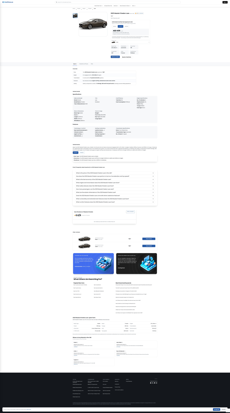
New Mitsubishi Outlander (99, 291)
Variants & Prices (83, 64)
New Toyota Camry (77, 288)
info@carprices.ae (153, 381)
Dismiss (223, 409)
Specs (74, 64)
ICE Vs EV (104, 384)
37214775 (75, 355)
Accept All (216, 409)
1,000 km (114, 26)
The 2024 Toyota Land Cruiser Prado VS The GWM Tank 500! (127, 288)
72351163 (118, 355)
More (133, 5)
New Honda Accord (77, 294)
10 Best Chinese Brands (77, 387)
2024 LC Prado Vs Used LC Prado (94, 390)
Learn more (28, 409)
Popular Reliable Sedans (107, 387)
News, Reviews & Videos (124, 5)
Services (115, 5)
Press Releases (129, 381)
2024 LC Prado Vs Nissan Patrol (94, 393)
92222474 (76, 364)
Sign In (225, 2)
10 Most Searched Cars (77, 384)
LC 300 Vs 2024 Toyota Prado (93, 387)
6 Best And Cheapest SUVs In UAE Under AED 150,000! (126, 306)
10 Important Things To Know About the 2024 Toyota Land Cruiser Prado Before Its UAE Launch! (134, 284)
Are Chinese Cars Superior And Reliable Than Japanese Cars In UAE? (129, 312)
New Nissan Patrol (97, 297)
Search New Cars (98, 5)
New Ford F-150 (76, 291)
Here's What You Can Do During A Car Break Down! (125, 303)
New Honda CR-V (97, 294)
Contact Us (117, 384)
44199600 (75, 346)
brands (79, 8)
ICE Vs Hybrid (105, 381)
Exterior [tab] (75, 152)
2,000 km (120, 26)
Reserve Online (115, 56)
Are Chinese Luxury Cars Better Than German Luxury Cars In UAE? (128, 300)
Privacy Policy (117, 387)
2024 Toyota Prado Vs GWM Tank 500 (93, 382)
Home (74, 8)
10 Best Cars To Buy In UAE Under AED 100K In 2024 (125, 309)
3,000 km (126, 26)
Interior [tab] (82, 152)
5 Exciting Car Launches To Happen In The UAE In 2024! (126, 291)
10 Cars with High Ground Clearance (77, 382)
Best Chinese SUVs (106, 393)
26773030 (118, 346)
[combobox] (130, 42)
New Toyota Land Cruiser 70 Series (80, 284)
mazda (84, 8)
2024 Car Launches (106, 390)
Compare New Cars (108, 5)
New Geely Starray (77, 297)
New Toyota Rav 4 (97, 284)
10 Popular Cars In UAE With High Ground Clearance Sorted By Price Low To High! (131, 294)
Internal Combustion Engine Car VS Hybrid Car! (125, 297)
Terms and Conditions (119, 389)
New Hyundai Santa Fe (98, 288)
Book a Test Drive (126, 57)
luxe (95, 8)
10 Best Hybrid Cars (76, 396)
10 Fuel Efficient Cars (76, 393)
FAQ (92, 64)
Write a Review (130, 211)
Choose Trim (114, 40)
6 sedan (89, 8)
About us (116, 381)
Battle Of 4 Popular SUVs (92, 384)
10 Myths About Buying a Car (78, 390)
